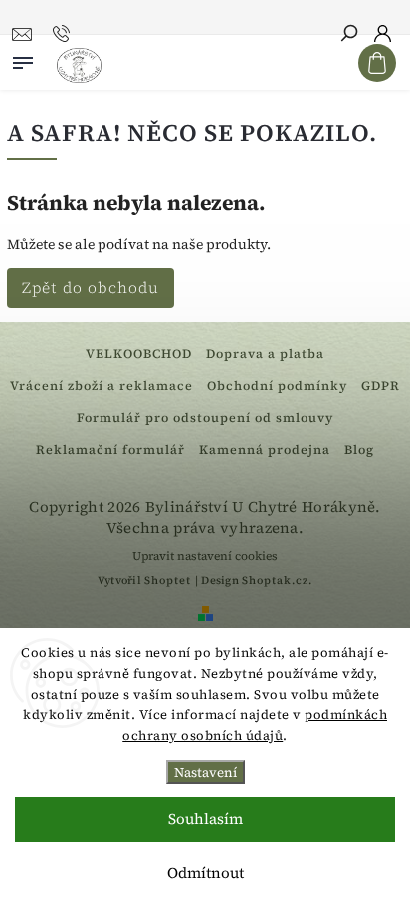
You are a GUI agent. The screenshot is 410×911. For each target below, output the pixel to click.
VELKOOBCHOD (139, 353)
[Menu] (23, 59)
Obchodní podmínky (277, 385)
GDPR (380, 385)
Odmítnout (205, 872)
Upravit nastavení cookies (205, 556)
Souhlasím (205, 818)
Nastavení (205, 772)
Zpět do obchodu (90, 287)
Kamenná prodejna (264, 449)
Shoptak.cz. (277, 580)
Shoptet (167, 580)
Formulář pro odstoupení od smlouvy (205, 417)
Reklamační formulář (110, 449)
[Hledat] (348, 35)
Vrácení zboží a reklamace (101, 385)
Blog (359, 449)
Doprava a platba (265, 353)
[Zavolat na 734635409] (64, 34)
